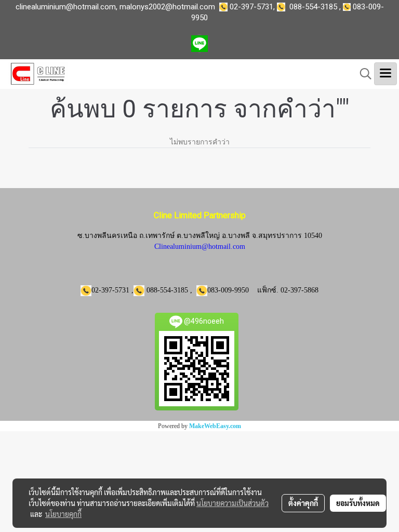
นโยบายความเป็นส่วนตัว (232, 503)
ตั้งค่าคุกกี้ (303, 503)
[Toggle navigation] (385, 73)
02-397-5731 (251, 6)
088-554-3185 (313, 6)
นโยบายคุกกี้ (63, 513)
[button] (362, 73)
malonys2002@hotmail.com (167, 6)
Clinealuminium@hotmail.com (199, 246)
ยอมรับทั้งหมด (358, 503)
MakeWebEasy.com (215, 426)
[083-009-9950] (283, 6)
